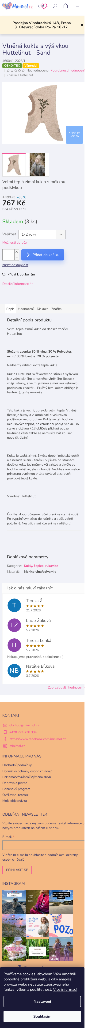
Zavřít (26, 297)
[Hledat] (55, 6)
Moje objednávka (14, 800)
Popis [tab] (10, 309)
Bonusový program (16, 789)
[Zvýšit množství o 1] (16, 252)
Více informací (65, 989)
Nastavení (42, 1001)
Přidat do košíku (45, 254)
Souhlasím (42, 1016)
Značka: (20, 75)
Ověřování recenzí (15, 795)
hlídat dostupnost (15, 265)
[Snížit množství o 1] (16, 257)
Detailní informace (15, 284)
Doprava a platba (14, 783)
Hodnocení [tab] (26, 309)
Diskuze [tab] (42, 309)
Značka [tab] (56, 309)
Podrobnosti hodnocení (67, 70)
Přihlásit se (17, 870)
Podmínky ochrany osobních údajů (27, 771)
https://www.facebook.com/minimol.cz (37, 739)
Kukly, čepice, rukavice (41, 566)
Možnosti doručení (15, 242)
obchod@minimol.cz (24, 725)
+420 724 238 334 (23, 732)
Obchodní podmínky (17, 765)
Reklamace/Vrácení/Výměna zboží (26, 777)
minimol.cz (17, 746)
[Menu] (77, 6)
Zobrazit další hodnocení (65, 687)
